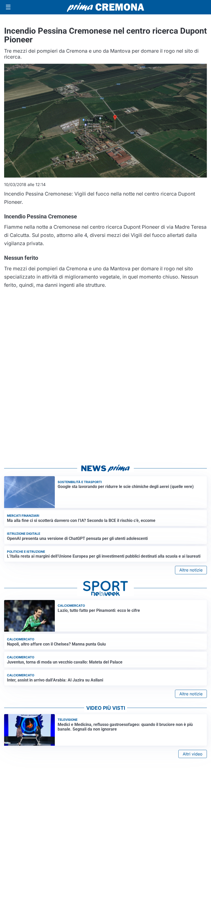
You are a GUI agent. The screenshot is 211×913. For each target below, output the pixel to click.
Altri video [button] (193, 754)
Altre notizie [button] (191, 570)
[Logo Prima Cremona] (105, 7)
